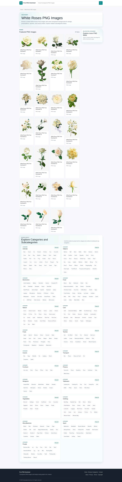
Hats (84, 405)
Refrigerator (26, 296)
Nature (25, 307)
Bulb (65, 255)
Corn (50, 402)
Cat (34, 251)
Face (41, 447)
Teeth (46, 454)
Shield (81, 265)
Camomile (66, 370)
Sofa (47, 370)
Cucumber (55, 402)
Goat (49, 258)
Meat (65, 296)
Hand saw (92, 335)
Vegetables (26, 399)
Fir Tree (30, 314)
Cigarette (81, 255)
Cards (75, 255)
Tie (91, 412)
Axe (64, 335)
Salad (31, 408)
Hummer (80, 314)
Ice (24, 317)
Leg (34, 450)
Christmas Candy (67, 289)
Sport (64, 423)
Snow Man (39, 454)
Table (51, 370)
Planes (69, 356)
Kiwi (34, 338)
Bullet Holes (41, 384)
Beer (70, 283)
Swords (25, 391)
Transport (66, 353)
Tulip (96, 370)
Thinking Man (52, 454)
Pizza (79, 296)
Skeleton (33, 454)
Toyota (81, 320)
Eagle (55, 255)
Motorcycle (77, 317)
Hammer (86, 335)
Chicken (45, 251)
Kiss (57, 429)
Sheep (40, 265)
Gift (30, 429)
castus (50, 310)
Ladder (65, 338)
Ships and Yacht (77, 356)
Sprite (96, 296)
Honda (74, 314)
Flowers (65, 367)
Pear (30, 341)
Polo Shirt (87, 408)
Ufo (84, 356)
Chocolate (88, 286)
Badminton (66, 426)
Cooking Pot (74, 384)
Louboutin (66, 408)
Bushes (39, 310)
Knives (39, 387)
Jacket (88, 405)
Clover (72, 370)
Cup (81, 384)
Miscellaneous (27, 423)
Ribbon (76, 265)
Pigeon (25, 265)
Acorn (25, 310)
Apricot (30, 335)
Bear (24, 251)
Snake (50, 265)
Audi (65, 310)
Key (64, 262)
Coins (92, 255)
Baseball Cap (73, 402)
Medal (86, 262)
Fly (39, 356)
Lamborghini (93, 314)
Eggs (96, 289)
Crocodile (56, 251)
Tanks (30, 391)
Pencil (65, 265)
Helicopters (32, 387)
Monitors (39, 293)
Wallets (95, 412)
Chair (31, 370)
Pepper (47, 405)
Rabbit (30, 265)
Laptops (25, 293)
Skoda (65, 320)
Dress (73, 405)
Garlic (31, 405)
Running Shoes (80, 433)
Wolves (25, 268)
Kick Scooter (95, 429)
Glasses (76, 258)
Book (75, 251)
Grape (25, 338)
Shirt (65, 412)
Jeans (94, 405)
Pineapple (43, 341)
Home (21, 9)
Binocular (34, 384)
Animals (25, 249)
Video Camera (37, 299)
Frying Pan (91, 384)
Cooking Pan (66, 384)
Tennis (79, 436)
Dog (34, 255)
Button (89, 402)
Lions (35, 262)
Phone (70, 265)
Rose (84, 370)
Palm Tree (47, 317)
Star (95, 265)
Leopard (25, 262)
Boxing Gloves (67, 429)
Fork (85, 384)
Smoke (35, 320)
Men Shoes (79, 408)
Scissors (66, 341)
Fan (81, 335)
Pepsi (74, 296)
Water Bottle (76, 299)
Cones (65, 258)
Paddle (65, 433)
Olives (36, 405)
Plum (49, 341)
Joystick (42, 289)
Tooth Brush (74, 268)
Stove (80, 387)
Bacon (65, 283)
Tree (29, 324)
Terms (95, 474)
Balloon (65, 251)
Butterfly (34, 356)
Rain (24, 320)
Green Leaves (52, 314)
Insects (25, 353)
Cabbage (32, 402)
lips (38, 450)
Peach (25, 341)
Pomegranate (26, 345)
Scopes (51, 387)
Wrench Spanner (92, 341)
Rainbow (30, 320)
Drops (25, 314)
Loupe (70, 338)
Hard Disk (49, 286)
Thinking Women (27, 457)
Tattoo (37, 436)
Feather (25, 258)
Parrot (46, 262)
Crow (25, 255)
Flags (53, 426)
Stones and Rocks (52, 320)
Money (91, 262)
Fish (30, 258)
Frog (39, 258)
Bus (65, 356)
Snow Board (66, 436)
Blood (25, 426)
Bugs (29, 356)
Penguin (52, 262)
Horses (54, 258)
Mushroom (39, 317)
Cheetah (39, 251)
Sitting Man (26, 454)
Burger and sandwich (68, 286)
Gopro (43, 286)
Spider (32, 359)
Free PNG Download (24, 472)
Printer (52, 293)
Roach (50, 356)
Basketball (73, 426)
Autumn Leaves (32, 310)
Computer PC (54, 283)
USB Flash (29, 299)
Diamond (42, 426)
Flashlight (30, 286)
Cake (77, 286)
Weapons (26, 381)
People (25, 444)
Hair (50, 447)
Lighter (74, 262)
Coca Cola (76, 289)
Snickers (91, 296)
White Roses (66, 373)
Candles (70, 255)
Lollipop (92, 293)
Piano (36, 370)
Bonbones (76, 283)
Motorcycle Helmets (79, 338)
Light (34, 317)
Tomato (36, 408)
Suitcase (80, 412)
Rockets (45, 387)
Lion (31, 262)
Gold (34, 429)
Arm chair (26, 370)
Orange (55, 338)
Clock (87, 255)
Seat (95, 317)
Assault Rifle (26, 384)
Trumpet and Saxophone (84, 268)
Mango (45, 338)
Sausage (84, 296)
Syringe (32, 436)
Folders (25, 429)
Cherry (41, 335)
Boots (84, 402)
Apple (25, 335)
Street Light (66, 268)
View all (56, 247)
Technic (65, 332)
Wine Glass (87, 387)
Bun (86, 283)
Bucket (96, 251)
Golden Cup (82, 258)
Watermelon (48, 345)
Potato (52, 405)
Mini (71, 317)
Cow (50, 251)
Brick (85, 251)
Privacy (91, 474)
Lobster (41, 262)
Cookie (90, 289)
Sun (24, 324)
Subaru (70, 320)
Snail (45, 265)
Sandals (93, 408)
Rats (35, 265)
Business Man (27, 447)
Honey (73, 293)
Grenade (53, 384)
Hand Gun (26, 387)
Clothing (65, 399)
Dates (53, 335)
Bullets (47, 384)
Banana (36, 335)
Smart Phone (47, 296)
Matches (80, 262)
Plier (93, 338)
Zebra (30, 268)
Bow (30, 426)
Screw (71, 341)
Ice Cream (86, 293)
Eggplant (25, 405)
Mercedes (66, 317)
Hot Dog (79, 293)
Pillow (41, 370)
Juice (30, 338)
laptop (54, 289)
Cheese (82, 286)
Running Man (49, 450)
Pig (57, 262)
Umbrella (95, 268)
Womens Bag (76, 415)
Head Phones (26, 289)
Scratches (26, 436)
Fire (35, 314)
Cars (64, 307)
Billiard (95, 426)
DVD (24, 286)
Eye (37, 447)
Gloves (78, 405)
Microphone (32, 293)
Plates (70, 387)
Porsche (84, 317)
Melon (50, 338)
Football (88, 429)
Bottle (80, 251)
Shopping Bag (89, 265)
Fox (34, 258)
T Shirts (86, 412)
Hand (55, 447)
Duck (50, 255)
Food (64, 280)
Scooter (90, 317)
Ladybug (44, 356)
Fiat (64, 314)
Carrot (37, 402)
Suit (74, 412)
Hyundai (86, 314)
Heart (94, 258)
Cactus (45, 310)
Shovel (84, 341)
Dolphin (39, 255)
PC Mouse (46, 293)
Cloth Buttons (67, 405)
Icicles (28, 317)
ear (33, 447)
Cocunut (47, 335)
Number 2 (32, 433)
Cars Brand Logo (87, 310)
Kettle (65, 387)
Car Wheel (70, 335)
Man (43, 450)
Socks (69, 412)
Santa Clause (54, 433)
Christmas (35, 426)
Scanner (33, 296)
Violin (65, 272)
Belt (79, 402)
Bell (70, 251)
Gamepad (37, 286)
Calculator (41, 283)
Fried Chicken (67, 293)
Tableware (66, 381)
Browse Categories (93, 472)
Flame (40, 314)
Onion (41, 405)
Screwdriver (78, 341)
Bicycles (89, 426)
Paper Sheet (39, 433)
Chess (74, 429)
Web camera (51, 299)
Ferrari (95, 310)
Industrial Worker (27, 450)
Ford (69, 314)
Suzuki (76, 320)
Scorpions (26, 359)
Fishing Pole (81, 429)
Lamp (69, 262)
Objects (65, 249)
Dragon (44, 255)
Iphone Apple (35, 289)
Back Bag (66, 402)
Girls (46, 447)
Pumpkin (25, 408)
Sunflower (90, 370)
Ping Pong (71, 433)
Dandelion (78, 370)
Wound (35, 457)
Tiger (55, 265)
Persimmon (35, 341)
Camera (47, 283)
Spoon (75, 387)
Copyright (100, 474)
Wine (83, 299)
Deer (29, 255)
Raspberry (34, 345)
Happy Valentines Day (43, 429)
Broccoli (25, 402)
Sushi (65, 299)
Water (33, 324)
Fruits (24, 332)
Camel (29, 251)
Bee (24, 356)
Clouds (56, 310)
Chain (76, 335)
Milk (69, 296)
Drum (70, 258)
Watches (44, 299)
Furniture (25, 367)
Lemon (39, 338)
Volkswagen (88, 320)
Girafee (44, 258)
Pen (96, 262)
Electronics (26, 280)
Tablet (54, 296)
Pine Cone (54, 317)
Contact (101, 472)
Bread (82, 283)
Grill (97, 384)
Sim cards (39, 296)
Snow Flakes (43, 320)
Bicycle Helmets (81, 426)
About (86, 474)
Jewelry (51, 429)
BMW (80, 310)
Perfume (47, 433)
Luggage (73, 408)
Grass (45, 314)
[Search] (101, 3)
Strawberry (41, 345)
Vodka (70, 299)
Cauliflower (43, 402)
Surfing (73, 436)
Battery (34, 283)
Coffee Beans (84, 289)
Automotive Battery (72, 310)
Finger (48, 426)
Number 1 (26, 433)
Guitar (89, 258)
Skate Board (88, 433)
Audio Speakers (27, 283)
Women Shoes (67, 415)
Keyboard (48, 289)
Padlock (87, 338)
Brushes (90, 251)
